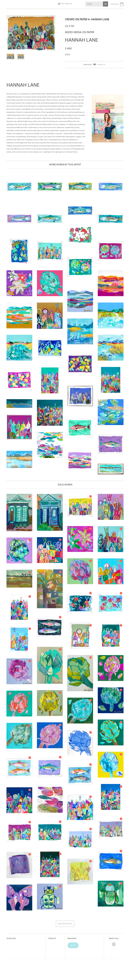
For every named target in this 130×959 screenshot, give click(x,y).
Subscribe (114, 4)
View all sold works (65, 924)
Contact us (101, 65)
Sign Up (73, 945)
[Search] (105, 3)
